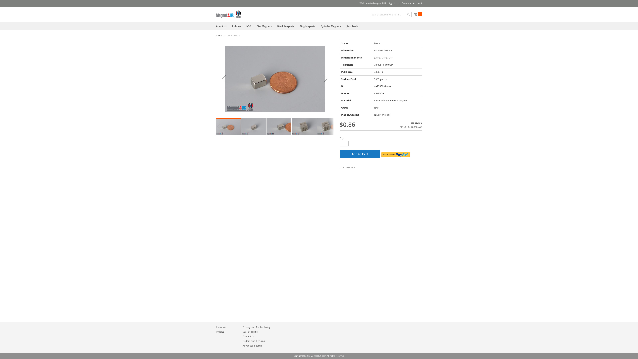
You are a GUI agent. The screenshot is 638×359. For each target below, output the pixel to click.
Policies (220, 331)
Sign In (392, 3)
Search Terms (250, 331)
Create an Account (412, 3)
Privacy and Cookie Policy (256, 327)
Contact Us (249, 336)
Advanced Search (252, 345)
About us (221, 327)
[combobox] (391, 14)
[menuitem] (221, 26)
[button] (224, 79)
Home (219, 35)
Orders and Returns (254, 341)
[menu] (319, 26)
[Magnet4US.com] (228, 14)
